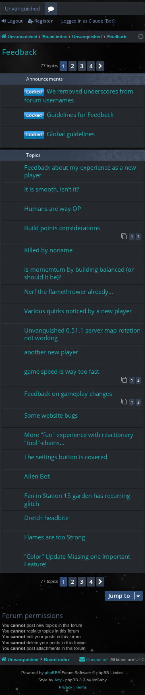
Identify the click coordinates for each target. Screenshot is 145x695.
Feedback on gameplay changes (68, 393)
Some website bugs (51, 415)
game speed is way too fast (61, 371)
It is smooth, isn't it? (51, 189)
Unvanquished (22, 8)
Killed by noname (48, 250)
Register (43, 20)
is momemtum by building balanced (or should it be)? (79, 273)
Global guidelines (71, 134)
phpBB (51, 672)
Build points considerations (62, 228)
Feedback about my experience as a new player (80, 171)
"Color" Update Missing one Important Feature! (77, 560)
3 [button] (81, 66)
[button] (100, 66)
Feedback (19, 52)
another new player (51, 352)
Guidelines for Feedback (80, 114)
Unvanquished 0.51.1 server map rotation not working (82, 334)
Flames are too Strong (54, 537)
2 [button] (72, 66)
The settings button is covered (65, 457)
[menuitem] (93, 659)
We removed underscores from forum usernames (78, 95)
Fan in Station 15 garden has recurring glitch (77, 499)
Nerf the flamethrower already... (68, 291)
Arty (58, 680)
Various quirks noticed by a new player (78, 311)
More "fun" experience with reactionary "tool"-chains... (78, 438)
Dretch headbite (46, 518)
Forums (52, 10)
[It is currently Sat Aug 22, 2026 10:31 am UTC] (140, 37)
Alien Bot (37, 476)
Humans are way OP (52, 208)
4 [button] (91, 66)
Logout (15, 20)
